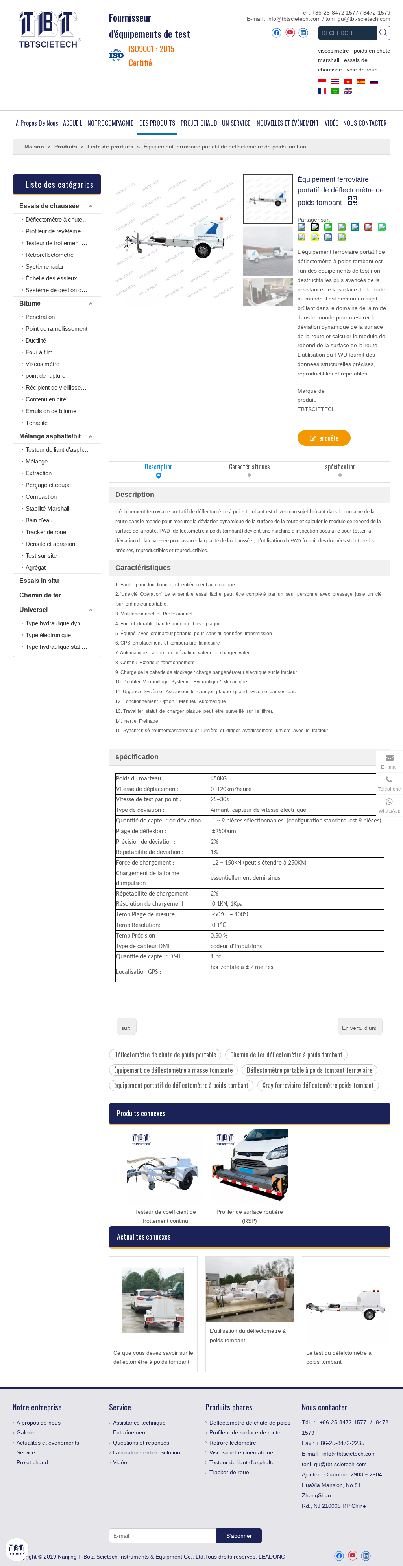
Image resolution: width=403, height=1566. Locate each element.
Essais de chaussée (49, 206)
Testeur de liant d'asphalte (59, 449)
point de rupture (45, 375)
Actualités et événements (48, 1443)
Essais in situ (39, 580)
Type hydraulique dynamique (62, 623)
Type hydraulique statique (58, 646)
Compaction (41, 496)
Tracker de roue (46, 532)
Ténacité (37, 422)
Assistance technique (139, 1422)
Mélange (37, 461)
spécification (340, 466)
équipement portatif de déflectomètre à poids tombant (181, 1085)
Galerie (26, 1432)
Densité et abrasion (50, 543)
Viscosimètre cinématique (241, 1452)
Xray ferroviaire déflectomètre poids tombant (318, 1085)
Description (159, 466)
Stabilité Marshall (47, 508)
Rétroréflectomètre (50, 254)
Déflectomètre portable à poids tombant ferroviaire (309, 1070)
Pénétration (40, 316)
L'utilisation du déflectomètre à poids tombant (248, 1335)
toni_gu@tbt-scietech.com (357, 19)
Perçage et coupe (48, 485)
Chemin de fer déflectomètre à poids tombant (286, 1054)
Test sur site (41, 555)
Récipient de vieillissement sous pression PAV (63, 387)
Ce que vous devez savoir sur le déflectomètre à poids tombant (153, 1357)
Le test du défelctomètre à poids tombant (339, 1357)
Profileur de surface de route (245, 1432)
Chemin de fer (40, 595)
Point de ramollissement (56, 328)
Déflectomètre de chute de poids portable (165, 1054)
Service (26, 1452)
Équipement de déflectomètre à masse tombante (173, 1070)
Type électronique (48, 635)
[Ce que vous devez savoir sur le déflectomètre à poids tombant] (153, 1300)
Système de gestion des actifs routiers (63, 290)
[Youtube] (290, 33)
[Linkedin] (303, 33)
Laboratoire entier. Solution (146, 1452)
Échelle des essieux (51, 278)
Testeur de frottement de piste (63, 243)
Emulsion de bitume (51, 411)
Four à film (39, 352)
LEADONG (272, 1556)
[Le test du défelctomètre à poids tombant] (346, 1300)
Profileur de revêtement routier (63, 231)
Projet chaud (32, 1462)
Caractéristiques (249, 466)
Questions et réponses (141, 1443)
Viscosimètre (42, 364)
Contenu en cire (46, 399)
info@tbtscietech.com (294, 19)
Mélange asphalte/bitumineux (60, 436)
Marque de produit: (311, 395)
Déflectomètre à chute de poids (63, 219)
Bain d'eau (39, 520)
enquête (328, 438)
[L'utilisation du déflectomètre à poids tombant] (250, 1289)
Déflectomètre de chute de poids (249, 1422)
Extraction (39, 473)
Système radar (45, 266)
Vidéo (120, 1462)
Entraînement (130, 1432)
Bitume (30, 303)
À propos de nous (39, 1422)
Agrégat (36, 567)
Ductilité (36, 340)
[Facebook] (276, 33)
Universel (33, 609)
